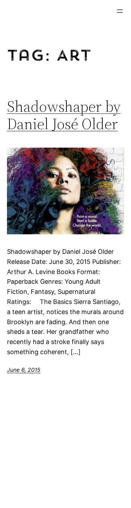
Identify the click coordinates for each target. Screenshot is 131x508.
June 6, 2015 (24, 369)
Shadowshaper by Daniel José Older (64, 115)
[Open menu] (120, 11)
